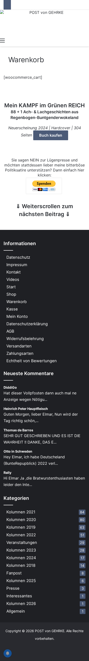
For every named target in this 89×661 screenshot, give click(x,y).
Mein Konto (17, 316)
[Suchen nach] (86, 40)
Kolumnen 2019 (20, 527)
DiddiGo (10, 387)
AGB (10, 331)
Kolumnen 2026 (21, 603)
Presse (12, 588)
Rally (7, 472)
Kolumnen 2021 (20, 512)
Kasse (12, 309)
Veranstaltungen (21, 542)
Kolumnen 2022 (21, 534)
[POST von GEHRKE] (44, 22)
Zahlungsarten (19, 353)
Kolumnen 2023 (21, 550)
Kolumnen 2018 (20, 565)
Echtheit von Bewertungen (31, 360)
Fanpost (14, 573)
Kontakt (13, 272)
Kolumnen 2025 (21, 580)
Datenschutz (18, 257)
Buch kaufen (50, 135)
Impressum (16, 264)
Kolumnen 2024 (21, 557)
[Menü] (2, 40)
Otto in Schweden (18, 451)
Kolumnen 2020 (21, 519)
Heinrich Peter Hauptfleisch (26, 409)
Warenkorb (16, 301)
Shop (11, 294)
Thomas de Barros (18, 430)
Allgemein (15, 611)
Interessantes (19, 596)
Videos (12, 279)
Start (11, 286)
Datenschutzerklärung (27, 323)
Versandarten (19, 346)
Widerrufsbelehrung (25, 338)
